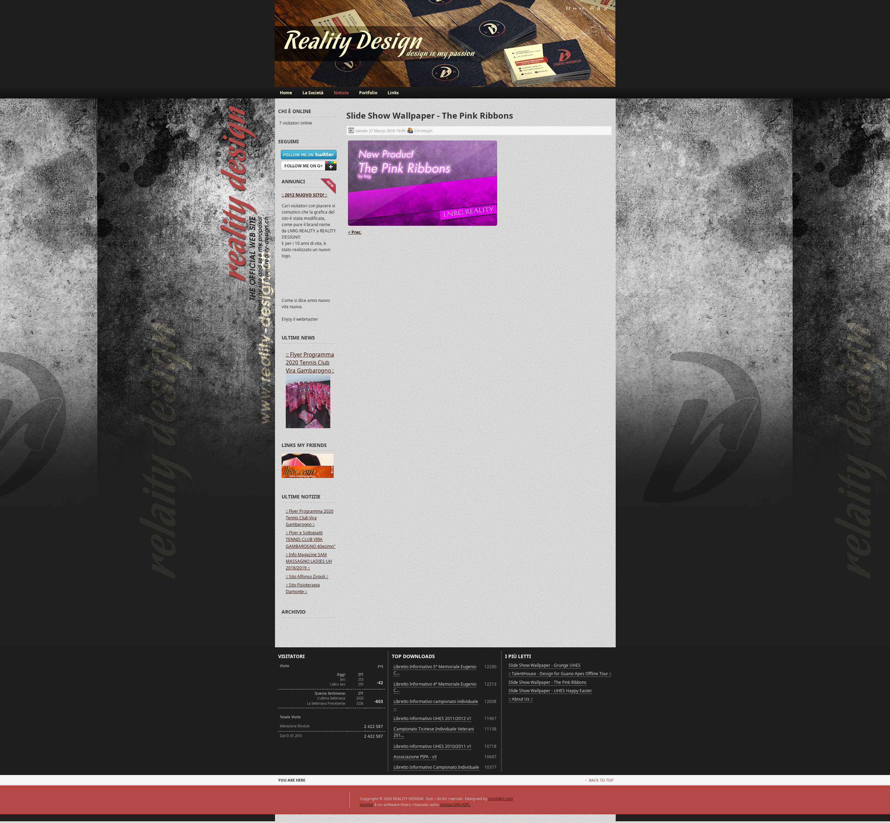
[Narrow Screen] (581, 8)
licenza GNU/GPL (455, 804)
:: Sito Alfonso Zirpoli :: (307, 577)
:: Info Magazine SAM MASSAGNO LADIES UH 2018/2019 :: (309, 561)
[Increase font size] (592, 8)
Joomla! (366, 804)
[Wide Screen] (574, 8)
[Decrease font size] (605, 8)
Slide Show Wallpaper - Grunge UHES (545, 665)
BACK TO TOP (601, 780)
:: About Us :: (521, 699)
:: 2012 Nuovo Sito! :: (304, 195)
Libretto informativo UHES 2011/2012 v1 (432, 718)
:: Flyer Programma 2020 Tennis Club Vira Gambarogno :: (310, 363)
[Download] (422, 226)
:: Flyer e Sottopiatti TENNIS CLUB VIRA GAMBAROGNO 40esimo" (310, 539)
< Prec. (355, 232)
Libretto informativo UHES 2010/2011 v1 (432, 746)
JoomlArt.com (500, 798)
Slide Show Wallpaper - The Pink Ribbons (547, 682)
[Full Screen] (568, 8)
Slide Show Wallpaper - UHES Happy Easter (550, 691)
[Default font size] (599, 8)
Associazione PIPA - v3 (415, 757)
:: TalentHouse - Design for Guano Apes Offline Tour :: (560, 674)
